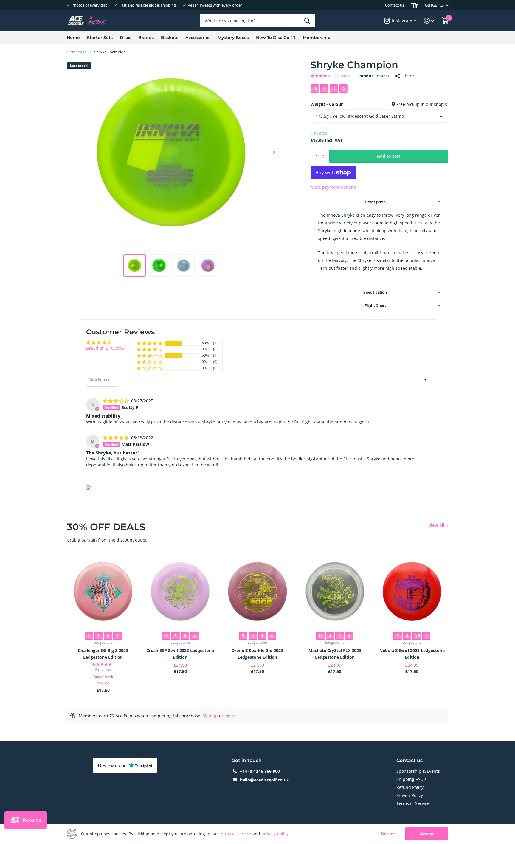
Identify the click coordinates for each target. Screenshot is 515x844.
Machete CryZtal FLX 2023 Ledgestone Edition (334, 654)
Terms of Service (412, 803)
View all (436, 525)
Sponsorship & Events (418, 771)
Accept (427, 834)
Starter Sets (100, 37)
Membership (317, 37)
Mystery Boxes (233, 37)
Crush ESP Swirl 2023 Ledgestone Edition (180, 654)
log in (229, 716)
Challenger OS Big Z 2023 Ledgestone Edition (103, 654)
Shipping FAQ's (411, 779)
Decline (388, 834)
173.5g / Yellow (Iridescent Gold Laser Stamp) (360, 116)
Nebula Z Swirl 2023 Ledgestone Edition (412, 654)
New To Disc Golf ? (276, 37)
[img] (116, 401)
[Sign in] (429, 20)
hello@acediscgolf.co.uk (264, 780)
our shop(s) (437, 104)
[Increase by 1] (324, 151)
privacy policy (274, 834)
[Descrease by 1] (324, 161)
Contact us (394, 5)
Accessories (197, 37)
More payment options (333, 187)
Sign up (210, 716)
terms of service (235, 834)
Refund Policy (410, 787)
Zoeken (307, 20)
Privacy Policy (409, 795)
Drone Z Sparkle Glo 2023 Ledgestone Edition (257, 654)
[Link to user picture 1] (88, 488)
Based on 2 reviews (105, 348)
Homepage (76, 52)
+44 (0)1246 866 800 (260, 771)
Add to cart (388, 156)
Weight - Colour (379, 104)
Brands (146, 37)
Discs (125, 37)
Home (73, 37)
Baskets (169, 37)
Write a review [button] (411, 347)
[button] (274, 152)
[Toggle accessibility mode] (414, 5)
